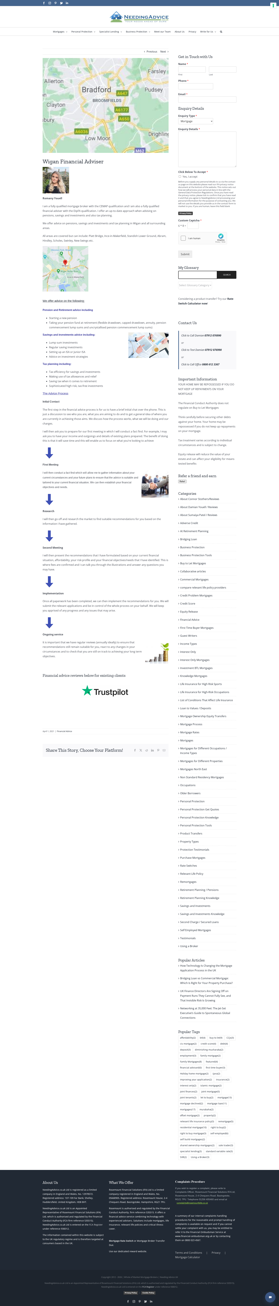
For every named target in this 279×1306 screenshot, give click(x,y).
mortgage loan (217, 1103)
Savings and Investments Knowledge (202, 914)
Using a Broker (189, 946)
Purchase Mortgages (192, 858)
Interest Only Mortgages (195, 660)
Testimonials (188, 938)
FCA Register (96, 1224)
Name (183, 64)
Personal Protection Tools (196, 825)
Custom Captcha (190, 220)
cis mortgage (188, 1043)
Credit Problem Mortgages (196, 595)
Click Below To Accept (193, 172)
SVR (183, 1157)
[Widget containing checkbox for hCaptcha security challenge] (202, 238)
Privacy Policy (185, 213)
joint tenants (188, 1097)
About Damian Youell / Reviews (199, 507)
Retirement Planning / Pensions (199, 890)
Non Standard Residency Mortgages (202, 777)
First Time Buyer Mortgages (197, 628)
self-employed (219, 1133)
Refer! (182, 481)
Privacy (216, 1252)
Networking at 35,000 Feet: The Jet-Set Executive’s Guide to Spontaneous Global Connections (205, 1013)
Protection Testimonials (194, 849)
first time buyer (215, 1067)
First (180, 74)
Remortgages (188, 882)
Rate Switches (188, 865)
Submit (185, 254)
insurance (222, 1079)
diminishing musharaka (209, 1049)
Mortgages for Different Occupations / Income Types (203, 751)
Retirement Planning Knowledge (199, 898)
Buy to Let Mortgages (193, 563)
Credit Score (187, 603)
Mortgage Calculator (187, 1257)
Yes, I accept (190, 176)
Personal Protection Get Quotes (199, 809)
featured (212, 1061)
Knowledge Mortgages (193, 676)
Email (183, 94)
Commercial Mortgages (194, 579)
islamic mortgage (211, 1085)
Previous (152, 51)
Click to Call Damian (201, 335)
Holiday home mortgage (194, 1073)
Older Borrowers (190, 793)
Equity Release (189, 611)
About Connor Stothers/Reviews (199, 499)
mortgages (187, 1109)
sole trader (226, 1145)
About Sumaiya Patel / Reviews (198, 515)
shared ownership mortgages (197, 1145)
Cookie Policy (148, 1293)
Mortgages (186, 740)
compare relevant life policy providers (203, 587)
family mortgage (210, 1055)
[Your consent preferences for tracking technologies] (273, 6)
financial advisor (191, 1067)
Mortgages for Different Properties (201, 761)
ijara (216, 1073)
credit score (208, 1043)
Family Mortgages (191, 1061)
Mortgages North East (193, 769)
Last (211, 74)
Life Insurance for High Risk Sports (201, 684)
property (210, 1115)
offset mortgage (190, 1115)
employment (188, 1055)
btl (202, 1037)
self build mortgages (192, 1139)
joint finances (188, 1091)
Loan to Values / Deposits (195, 708)
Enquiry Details (189, 129)
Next (163, 51)
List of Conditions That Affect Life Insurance (206, 700)
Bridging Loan (188, 539)
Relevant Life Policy (191, 874)
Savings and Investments (195, 906)
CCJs (230, 1037)
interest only (188, 1085)
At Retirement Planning (194, 531)
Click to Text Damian (201, 350)
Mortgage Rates (189, 732)
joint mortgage (210, 1091)
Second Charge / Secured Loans (199, 922)
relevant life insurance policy (197, 1121)
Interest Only (188, 652)
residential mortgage (193, 1127)
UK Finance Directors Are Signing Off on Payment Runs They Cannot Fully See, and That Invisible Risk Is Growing (205, 995)
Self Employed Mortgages (195, 930)
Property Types (189, 841)
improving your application (196, 1079)
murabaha (206, 1109)
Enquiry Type (187, 116)
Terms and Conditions (188, 1252)
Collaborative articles (193, 571)
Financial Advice (64, 731)
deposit (185, 1049)
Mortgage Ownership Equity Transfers (203, 716)
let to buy (207, 1097)
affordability (188, 1037)
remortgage (225, 1121)
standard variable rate (219, 1151)
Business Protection (192, 547)
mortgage (224, 1097)
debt (224, 1043)
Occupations (188, 785)
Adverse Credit (189, 523)
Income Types (188, 644)
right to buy (218, 1127)
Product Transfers (191, 833)
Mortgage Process (191, 724)
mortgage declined (191, 1103)
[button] (221, 31)
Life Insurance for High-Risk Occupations (204, 692)
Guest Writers (188, 635)
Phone (183, 81)
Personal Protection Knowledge (199, 817)
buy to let (216, 1037)
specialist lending (191, 1151)
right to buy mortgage (193, 1133)
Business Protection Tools (196, 555)
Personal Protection (192, 801)
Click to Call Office (200, 364)
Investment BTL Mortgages (196, 668)
